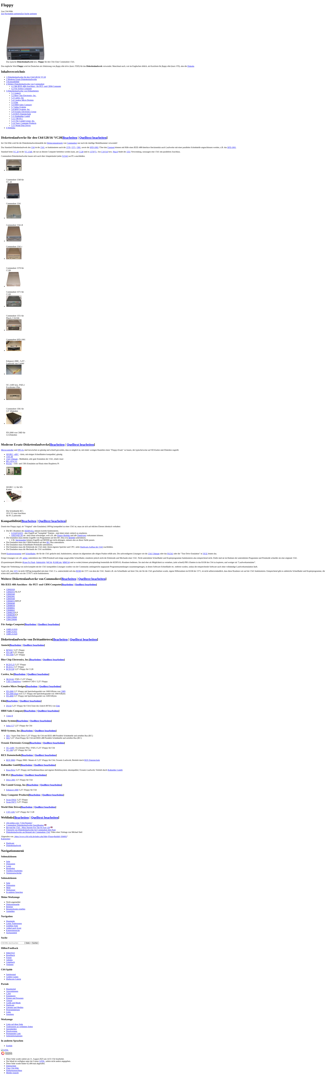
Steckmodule (21, 540)
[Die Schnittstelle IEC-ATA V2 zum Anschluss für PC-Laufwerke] (14, 501)
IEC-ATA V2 (11, 461)
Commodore (72, 143)
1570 (68, 147)
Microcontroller (7, 450)
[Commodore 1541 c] (14, 241)
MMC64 (66, 562)
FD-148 (9, 652)
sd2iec (25, 558)
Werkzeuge (10, 890)
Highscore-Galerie (13, 979)
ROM (78, 571)
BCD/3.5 (10, 667)
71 (96, 152)
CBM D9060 (11, 617)
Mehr (8, 888)
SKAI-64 (10, 679)
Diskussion (10, 864)
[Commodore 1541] (13, 198)
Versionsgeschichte (14, 873)
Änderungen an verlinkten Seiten (19, 1027)
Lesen (8, 866)
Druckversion (11, 1031)
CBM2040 (10, 594)
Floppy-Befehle (63, 535)
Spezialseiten (11, 1029)
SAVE (20, 533)
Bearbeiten (70, 137)
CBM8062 (10, 610)
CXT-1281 (10, 812)
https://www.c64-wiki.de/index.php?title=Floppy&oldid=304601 (41, 836)
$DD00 (72, 538)
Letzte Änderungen (14, 923)
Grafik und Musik (13, 1003)
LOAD (14, 533)
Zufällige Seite (12, 926)
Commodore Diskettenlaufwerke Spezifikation (25, 825)
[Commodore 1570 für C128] (14, 259)
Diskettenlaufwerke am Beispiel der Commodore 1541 (28, 832)
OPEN (14, 535)
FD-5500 (10, 655)
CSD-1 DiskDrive (13, 681)
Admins (9, 960)
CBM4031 (10, 601)
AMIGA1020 (11, 634)
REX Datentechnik (92, 760)
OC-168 (9, 750)
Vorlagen (9, 964)
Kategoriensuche (13, 930)
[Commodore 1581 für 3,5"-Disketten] (14, 399)
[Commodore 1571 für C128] (13, 286)
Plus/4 (115, 152)
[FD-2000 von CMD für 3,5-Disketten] (14, 423)
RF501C (9, 650)
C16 (103, 152)
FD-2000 (10, 691)
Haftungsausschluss (14, 1070)
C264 (8, 993)
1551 (128, 152)
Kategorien (5, 839)
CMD (63, 691)
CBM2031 (10, 592)
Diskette (190, 66)
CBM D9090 (11, 619)
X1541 (65, 156)
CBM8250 (10, 612)
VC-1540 (28, 152)
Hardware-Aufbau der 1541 (91, 547)
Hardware (10, 843)
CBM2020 (10, 589)
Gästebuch (10, 962)
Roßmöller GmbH (115, 770)
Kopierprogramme (14, 554)
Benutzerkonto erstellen (15, 909)
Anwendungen (12, 991)
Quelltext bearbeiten (92, 137)
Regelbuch (10, 955)
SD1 (8, 736)
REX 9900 (10, 760)
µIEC (16, 454)
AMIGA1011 (11, 632)
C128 (81, 152)
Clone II (9, 716)
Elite (58, 706)
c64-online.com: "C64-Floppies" (19, 823)
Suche (4, 937)
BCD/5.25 (10, 664)
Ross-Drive (10, 770)
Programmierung (13, 1010)
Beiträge (9, 907)
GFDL (42, 1061)
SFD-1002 (94, 147)
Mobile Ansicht (12, 1073)
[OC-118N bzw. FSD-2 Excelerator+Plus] (14, 374)
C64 (33, 147)
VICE (205, 554)
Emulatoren (11, 996)
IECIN (20, 535)
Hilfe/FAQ (10, 953)
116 (106, 152)
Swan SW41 (11, 800)
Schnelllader (30, 554)
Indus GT (10, 726)
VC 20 (16, 152)
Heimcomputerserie (55, 143)
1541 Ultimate (12, 459)
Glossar (9, 1000)
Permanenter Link (13, 1033)
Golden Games (12, 977)
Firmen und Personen (14, 998)
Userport (111, 147)
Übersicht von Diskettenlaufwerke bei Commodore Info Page (31, 830)
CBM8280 (10, 615)
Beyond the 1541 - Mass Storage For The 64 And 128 (28, 827)
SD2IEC (9, 454)
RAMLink (57, 562)
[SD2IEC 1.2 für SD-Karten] (14, 474)
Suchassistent (11, 933)
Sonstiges (10, 1014)
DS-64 (9, 706)
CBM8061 (10, 608)
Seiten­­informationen (14, 1036)
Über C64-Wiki (12, 1068)
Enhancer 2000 (12, 790)
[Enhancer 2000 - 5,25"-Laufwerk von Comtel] (14, 350)
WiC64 (49, 562)
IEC (48, 542)
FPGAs (21, 450)
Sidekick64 (40, 562)
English (9, 1046)
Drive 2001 (10, 780)
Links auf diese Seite (14, 1024)
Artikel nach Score (13, 928)
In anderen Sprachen (14, 892)
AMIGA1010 (11, 629)
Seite (8, 861)
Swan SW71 (11, 802)
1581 (78, 147)
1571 (73, 147)
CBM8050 (10, 606)
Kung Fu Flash (29, 562)
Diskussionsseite (12, 904)
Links (8, 1012)
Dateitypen (81, 535)
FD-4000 (10, 696)
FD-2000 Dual (12, 694)
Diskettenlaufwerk (13, 845)
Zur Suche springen (29, 14)
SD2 (8, 738)
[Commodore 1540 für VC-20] (14, 170)
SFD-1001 (231, 147)
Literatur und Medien (14, 1007)
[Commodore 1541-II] (14, 218)
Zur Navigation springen (11, 14)
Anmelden (10, 911)
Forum (9, 957)
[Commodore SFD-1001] (14, 330)
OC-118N (10, 748)
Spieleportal (11, 974)
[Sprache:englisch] (45, 825)
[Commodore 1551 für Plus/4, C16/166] (14, 306)
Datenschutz (11, 1066)
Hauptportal (11, 989)
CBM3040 (10, 599)
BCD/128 (10, 669)
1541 (42, 147)
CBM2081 (10, 596)
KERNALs (29, 531)
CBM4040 (10, 603)
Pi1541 (9, 463)
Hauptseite (10, 921)
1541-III (9, 457)
